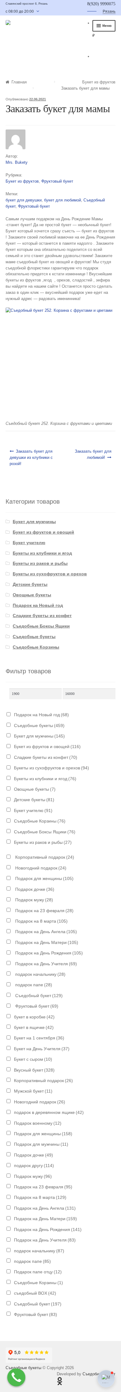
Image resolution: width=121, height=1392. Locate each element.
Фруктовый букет (57, 181)
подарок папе (33, 984)
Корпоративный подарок (44, 857)
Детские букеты (30, 584)
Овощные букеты (32, 594)
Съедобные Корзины (36, 647)
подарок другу (34, 1165)
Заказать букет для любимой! (93, 454)
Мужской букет (33, 1091)
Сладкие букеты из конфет (42, 615)
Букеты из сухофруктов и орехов (50, 573)
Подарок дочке (34, 889)
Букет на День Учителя (41, 1048)
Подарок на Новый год (38, 605)
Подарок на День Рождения (48, 952)
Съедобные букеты (34, 636)
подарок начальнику (39, 974)
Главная (19, 82)
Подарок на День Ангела (45, 931)
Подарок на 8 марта (41, 921)
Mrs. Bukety (17, 162)
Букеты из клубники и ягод (42, 553)
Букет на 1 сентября (39, 1037)
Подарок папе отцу (38, 1271)
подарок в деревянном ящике (49, 1112)
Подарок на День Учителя (45, 963)
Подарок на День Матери (46, 942)
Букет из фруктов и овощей (43, 532)
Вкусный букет (34, 1070)
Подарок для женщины (44, 878)
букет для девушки (24, 200)
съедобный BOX (35, 1293)
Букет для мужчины (34, 521)
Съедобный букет (38, 995)
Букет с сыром (33, 1059)
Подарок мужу (33, 899)
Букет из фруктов (98, 82)
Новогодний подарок (40, 867)
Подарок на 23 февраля (44, 910)
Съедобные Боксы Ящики (41, 626)
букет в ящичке (34, 1027)
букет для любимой (62, 200)
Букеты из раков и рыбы (40, 563)
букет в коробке (34, 1016)
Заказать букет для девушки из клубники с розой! (31, 457)
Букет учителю (29, 542)
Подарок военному (37, 1123)
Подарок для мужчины (41, 1144)
